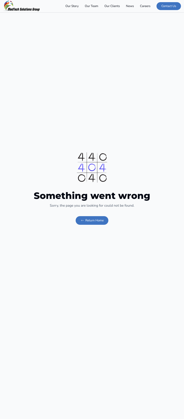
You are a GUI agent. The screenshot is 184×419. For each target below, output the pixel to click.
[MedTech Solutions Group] (21, 6)
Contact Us (168, 6)
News (130, 6)
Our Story (72, 6)
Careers (145, 6)
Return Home (94, 220)
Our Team (91, 6)
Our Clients (112, 6)
